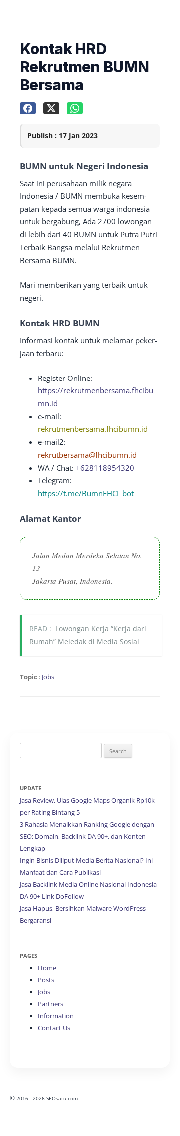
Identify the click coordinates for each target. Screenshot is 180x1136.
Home (47, 967)
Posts (46, 979)
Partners (51, 1003)
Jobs (48, 676)
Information (56, 1015)
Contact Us (54, 1027)
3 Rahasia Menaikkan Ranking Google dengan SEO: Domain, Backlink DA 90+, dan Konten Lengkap (87, 836)
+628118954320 (105, 468)
